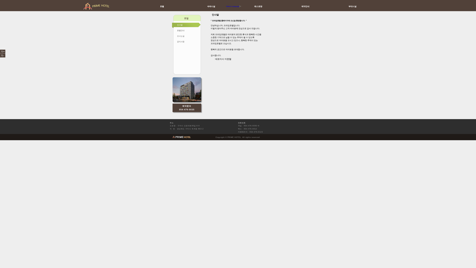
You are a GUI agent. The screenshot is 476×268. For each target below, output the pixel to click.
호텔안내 (180, 30)
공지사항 (180, 42)
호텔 (162, 6)
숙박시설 (211, 6)
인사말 (180, 25)
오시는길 (180, 36)
